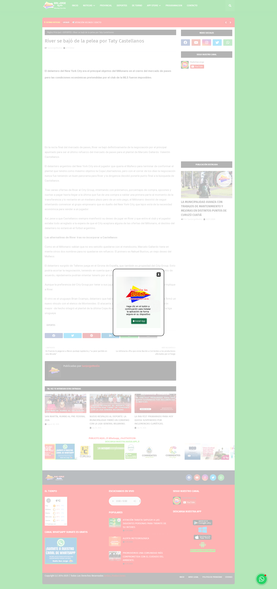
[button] (261, 579)
